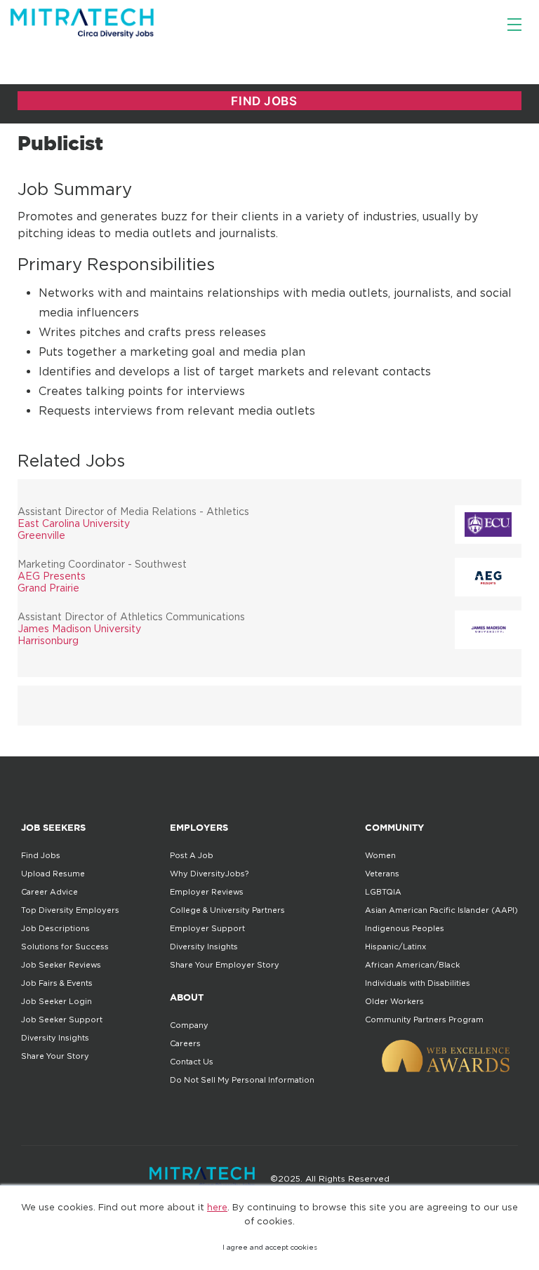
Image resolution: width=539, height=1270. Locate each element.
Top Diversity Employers (70, 910)
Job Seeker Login (56, 1001)
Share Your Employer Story (224, 965)
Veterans (382, 873)
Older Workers (394, 1001)
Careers (185, 1043)
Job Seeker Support (61, 1019)
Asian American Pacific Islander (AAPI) (441, 910)
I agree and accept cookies (269, 1247)
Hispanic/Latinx (395, 946)
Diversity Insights (55, 1038)
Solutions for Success (65, 946)
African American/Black (412, 965)
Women (380, 855)
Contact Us (191, 1061)
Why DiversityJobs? (209, 873)
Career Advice (49, 892)
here (217, 1207)
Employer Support (207, 928)
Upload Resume (53, 873)
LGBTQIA (383, 892)
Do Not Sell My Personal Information (242, 1080)
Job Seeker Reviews (61, 965)
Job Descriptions (55, 928)
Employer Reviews (207, 892)
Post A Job (191, 855)
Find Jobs (40, 855)
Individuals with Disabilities (417, 983)
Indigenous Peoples (404, 928)
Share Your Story (55, 1056)
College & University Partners (227, 910)
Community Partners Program (424, 1019)
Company (189, 1025)
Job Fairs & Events (57, 983)
